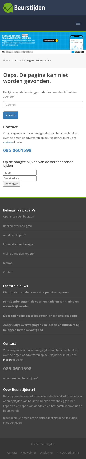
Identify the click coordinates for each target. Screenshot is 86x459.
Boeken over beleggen (17, 226)
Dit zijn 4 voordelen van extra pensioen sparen (36, 292)
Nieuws (8, 263)
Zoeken (11, 115)
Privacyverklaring (68, 452)
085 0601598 (17, 150)
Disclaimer (46, 452)
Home (6, 60)
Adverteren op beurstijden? (20, 378)
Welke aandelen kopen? (18, 253)
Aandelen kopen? (14, 235)
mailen (7, 142)
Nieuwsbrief (28, 452)
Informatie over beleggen (19, 244)
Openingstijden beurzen (18, 216)
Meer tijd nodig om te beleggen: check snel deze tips (40, 316)
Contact (8, 272)
